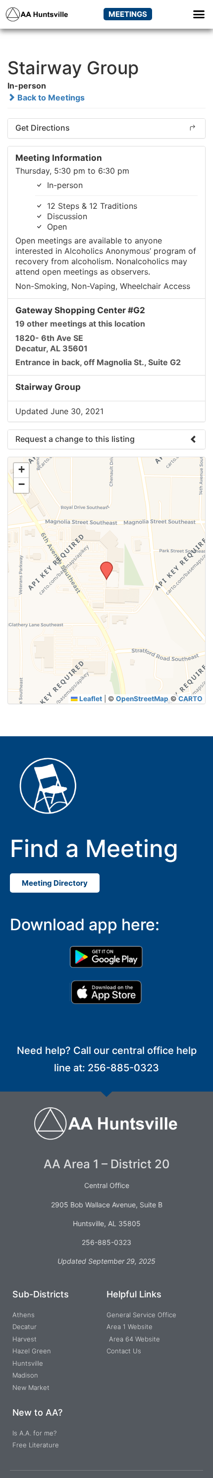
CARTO (190, 699)
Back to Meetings (50, 97)
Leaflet (90, 699)
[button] (199, 14)
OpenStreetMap (142, 699)
